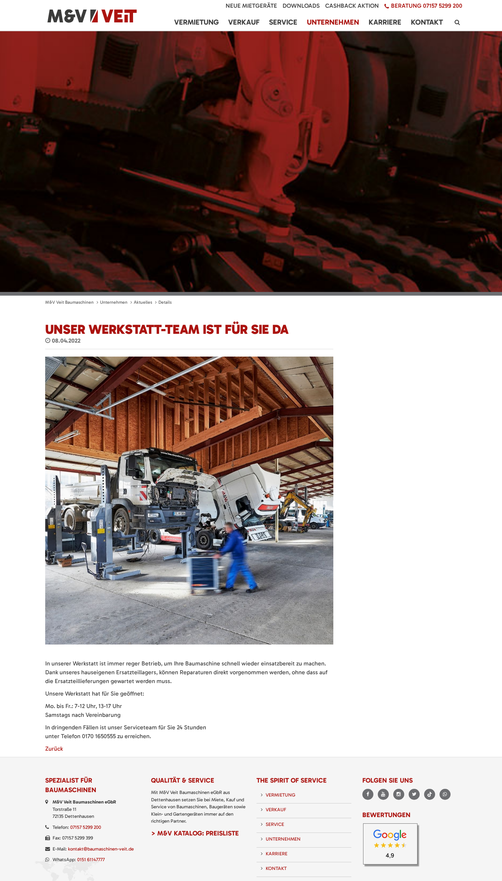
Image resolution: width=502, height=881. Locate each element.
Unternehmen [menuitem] (333, 22)
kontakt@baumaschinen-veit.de (101, 849)
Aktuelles (143, 302)
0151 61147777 (91, 859)
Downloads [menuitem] (301, 5)
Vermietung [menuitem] (196, 22)
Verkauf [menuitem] (243, 22)
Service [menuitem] (283, 22)
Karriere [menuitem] (385, 22)
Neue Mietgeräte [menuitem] (251, 5)
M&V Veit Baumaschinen (69, 302)
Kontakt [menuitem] (427, 22)
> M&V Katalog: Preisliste (195, 833)
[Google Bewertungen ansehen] (392, 846)
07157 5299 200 (85, 827)
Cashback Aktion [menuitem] (352, 5)
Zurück (54, 748)
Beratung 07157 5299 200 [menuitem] (426, 5)
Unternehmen (114, 302)
